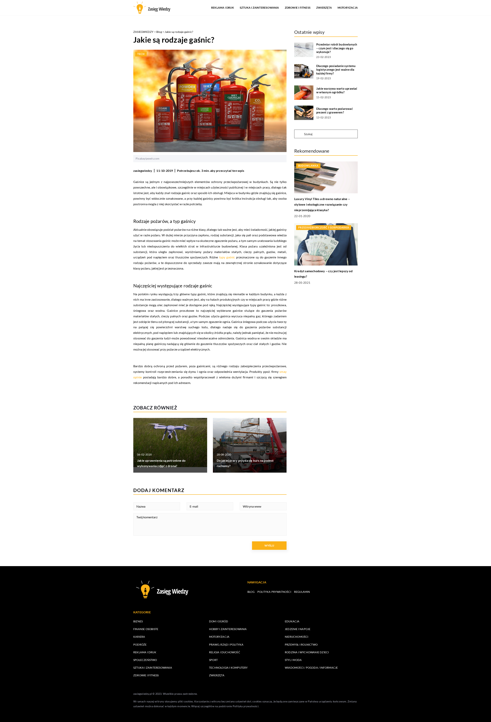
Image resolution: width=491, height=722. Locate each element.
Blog (251, 591)
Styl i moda (293, 660)
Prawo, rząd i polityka (226, 644)
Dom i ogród (218, 621)
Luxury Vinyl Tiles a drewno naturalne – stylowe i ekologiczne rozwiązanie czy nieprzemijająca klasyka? (322, 204)
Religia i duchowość (224, 652)
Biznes (138, 621)
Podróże (140, 644)
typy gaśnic (227, 257)
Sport (213, 660)
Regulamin (302, 591)
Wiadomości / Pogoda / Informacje (311, 667)
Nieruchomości (296, 636)
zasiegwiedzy (142, 170)
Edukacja (292, 621)
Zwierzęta (324, 7)
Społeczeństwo (145, 660)
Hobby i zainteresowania (228, 629)
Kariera (139, 636)
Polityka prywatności (274, 591)
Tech (141, 53)
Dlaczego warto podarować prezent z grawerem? (334, 110)
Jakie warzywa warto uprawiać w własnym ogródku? (336, 90)
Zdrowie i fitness (298, 7)
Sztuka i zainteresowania (259, 7)
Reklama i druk (222, 7)
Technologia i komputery (228, 667)
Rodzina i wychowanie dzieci (307, 652)
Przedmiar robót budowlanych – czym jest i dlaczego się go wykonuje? (336, 48)
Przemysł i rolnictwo (301, 644)
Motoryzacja (348, 7)
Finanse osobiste (145, 629)
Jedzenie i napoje (297, 629)
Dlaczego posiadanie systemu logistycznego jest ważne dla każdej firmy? (336, 69)
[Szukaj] (298, 134)
